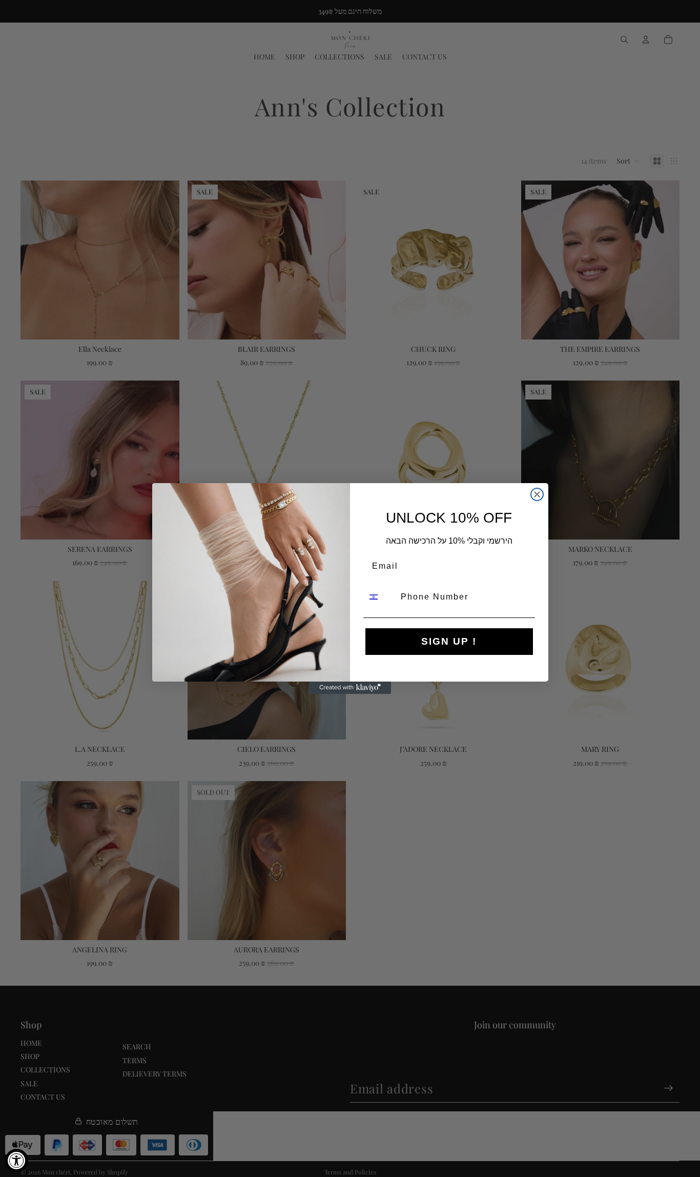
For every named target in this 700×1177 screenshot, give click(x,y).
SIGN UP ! (449, 641)
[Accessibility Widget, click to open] (16, 1160)
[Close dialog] (537, 494)
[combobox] (380, 597)
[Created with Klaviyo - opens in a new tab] (350, 688)
